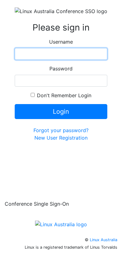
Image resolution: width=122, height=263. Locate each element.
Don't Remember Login (64, 95)
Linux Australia (103, 239)
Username (61, 42)
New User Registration (61, 138)
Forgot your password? (61, 130)
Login (61, 111)
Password (61, 68)
